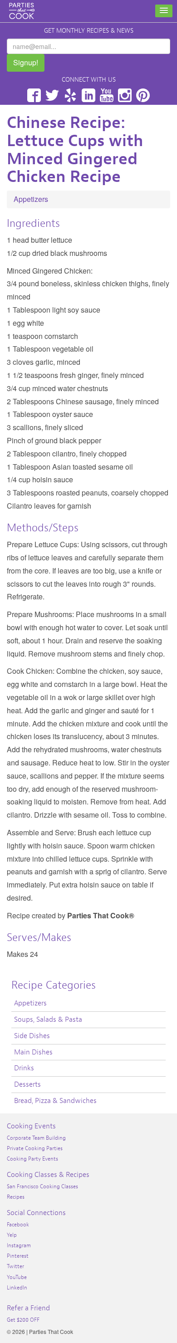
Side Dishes (32, 1035)
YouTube (106, 95)
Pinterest (143, 95)
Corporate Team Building (36, 1138)
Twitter (52, 95)
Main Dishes (33, 1052)
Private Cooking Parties (35, 1148)
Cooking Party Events (32, 1158)
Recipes (16, 1197)
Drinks (24, 1068)
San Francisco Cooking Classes (42, 1186)
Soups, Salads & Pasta (48, 1019)
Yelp (70, 95)
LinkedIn (88, 95)
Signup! (25, 62)
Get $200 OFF (23, 1319)
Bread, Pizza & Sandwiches (55, 1100)
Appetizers (31, 199)
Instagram (125, 95)
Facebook (34, 95)
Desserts (27, 1084)
